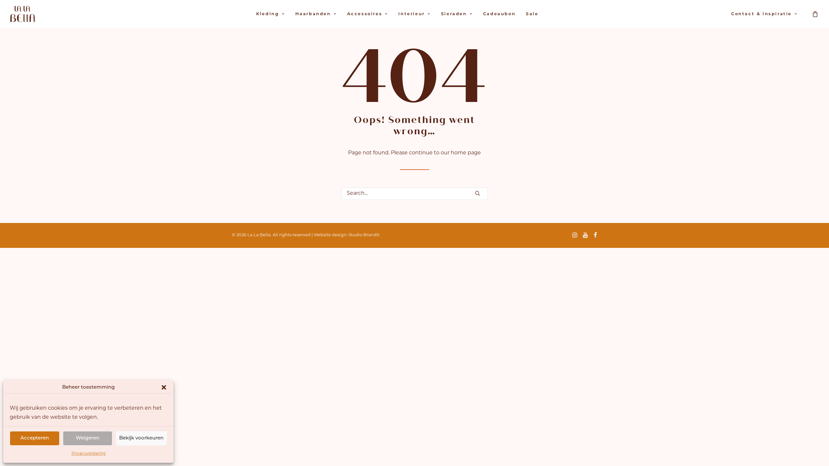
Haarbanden (313, 14)
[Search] (414, 193)
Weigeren (87, 438)
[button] (164, 387)
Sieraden (454, 14)
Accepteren (34, 438)
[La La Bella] (23, 14)
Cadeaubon (499, 14)
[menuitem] (270, 14)
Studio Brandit (364, 235)
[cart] (815, 14)
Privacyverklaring (89, 454)
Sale (532, 14)
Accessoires (364, 14)
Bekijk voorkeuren (141, 438)
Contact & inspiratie (761, 14)
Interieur (411, 14)
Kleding (267, 14)
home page (466, 153)
